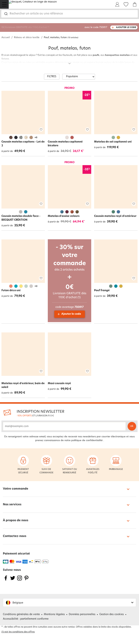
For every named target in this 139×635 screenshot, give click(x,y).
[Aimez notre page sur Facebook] (6, 580)
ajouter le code (126, 27)
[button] (69, 602)
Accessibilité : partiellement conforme (26, 619)
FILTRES (51, 76)
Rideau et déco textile (26, 37)
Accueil (5, 37)
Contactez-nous (14, 536)
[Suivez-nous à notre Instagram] (19, 580)
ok (131, 426)
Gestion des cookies (111, 614)
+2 (36, 286)
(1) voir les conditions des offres (18, 632)
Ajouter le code (71, 314)
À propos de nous (15, 520)
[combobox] (69, 14)
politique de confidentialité (87, 440)
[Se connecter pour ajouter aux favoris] (41, 129)
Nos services (12, 504)
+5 (36, 138)
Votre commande (15, 488)
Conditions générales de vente (21, 614)
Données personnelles (82, 614)
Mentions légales (54, 614)
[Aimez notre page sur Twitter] (13, 580)
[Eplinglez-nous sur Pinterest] (26, 580)
